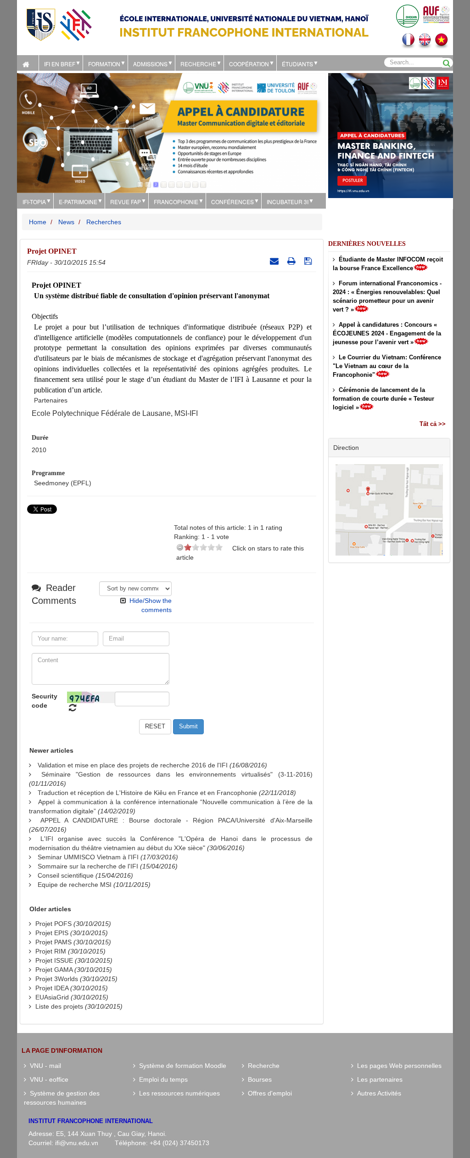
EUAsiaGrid (52, 997)
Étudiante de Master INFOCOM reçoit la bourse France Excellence (388, 264)
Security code (44, 701)
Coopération (249, 64)
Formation (104, 64)
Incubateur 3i (287, 201)
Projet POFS (53, 923)
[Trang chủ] (28, 63)
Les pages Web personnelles (397, 1065)
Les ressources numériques (177, 1093)
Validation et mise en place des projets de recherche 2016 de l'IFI (133, 765)
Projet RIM (50, 951)
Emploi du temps (161, 1079)
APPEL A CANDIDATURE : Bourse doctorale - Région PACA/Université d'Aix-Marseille (176, 820)
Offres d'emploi (268, 1093)
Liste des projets (59, 1006)
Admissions (150, 64)
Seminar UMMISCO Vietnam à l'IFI (88, 857)
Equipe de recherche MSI (75, 884)
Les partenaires (378, 1079)
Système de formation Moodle (180, 1065)
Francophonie (176, 201)
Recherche (198, 64)
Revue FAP (125, 201)
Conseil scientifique (66, 875)
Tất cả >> (433, 423)
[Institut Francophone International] (59, 24)
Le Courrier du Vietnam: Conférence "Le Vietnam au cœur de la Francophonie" (387, 366)
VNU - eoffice (47, 1079)
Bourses (258, 1079)
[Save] (309, 261)
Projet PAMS (53, 942)
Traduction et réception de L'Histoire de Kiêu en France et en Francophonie (147, 792)
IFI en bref (59, 64)
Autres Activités (377, 1093)
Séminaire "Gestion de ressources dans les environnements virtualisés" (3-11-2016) (177, 774)
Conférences (232, 201)
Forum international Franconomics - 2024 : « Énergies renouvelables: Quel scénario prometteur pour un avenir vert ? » (387, 296)
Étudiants (297, 64)
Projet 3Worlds (56, 978)
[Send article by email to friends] (275, 261)
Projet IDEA (51, 988)
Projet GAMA (54, 969)
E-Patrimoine (78, 201)
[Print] (292, 261)
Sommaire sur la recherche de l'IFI (88, 866)
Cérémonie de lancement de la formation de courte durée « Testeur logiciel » (383, 398)
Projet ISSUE (54, 960)
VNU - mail (43, 1065)
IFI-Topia (34, 201)
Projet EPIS (51, 933)
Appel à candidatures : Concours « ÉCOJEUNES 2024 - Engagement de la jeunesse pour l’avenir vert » (387, 333)
